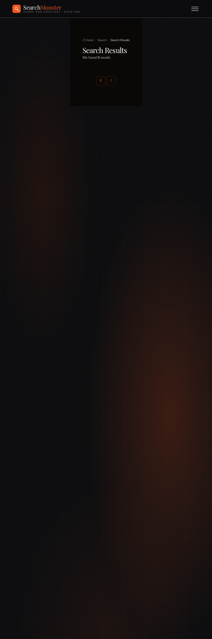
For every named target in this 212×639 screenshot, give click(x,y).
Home (89, 40)
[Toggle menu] (195, 8)
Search (102, 40)
